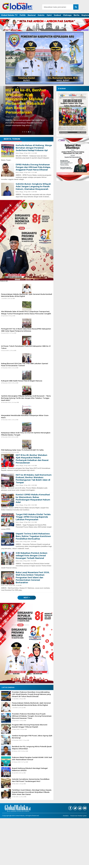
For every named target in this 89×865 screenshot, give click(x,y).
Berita (76, 15)
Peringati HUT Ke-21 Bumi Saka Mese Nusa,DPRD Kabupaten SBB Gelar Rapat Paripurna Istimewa (26, 330)
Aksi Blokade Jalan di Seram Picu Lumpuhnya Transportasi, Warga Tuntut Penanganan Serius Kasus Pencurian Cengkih (26, 313)
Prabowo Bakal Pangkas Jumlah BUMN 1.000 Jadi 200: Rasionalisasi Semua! (32, 758)
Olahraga (67, 15)
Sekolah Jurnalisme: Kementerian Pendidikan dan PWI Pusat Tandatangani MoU (30, 780)
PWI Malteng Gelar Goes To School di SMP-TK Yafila (22, 450)
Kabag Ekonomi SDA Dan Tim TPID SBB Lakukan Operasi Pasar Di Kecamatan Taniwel (24, 365)
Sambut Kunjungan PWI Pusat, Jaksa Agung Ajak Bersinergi (32, 737)
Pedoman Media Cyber (78, 815)
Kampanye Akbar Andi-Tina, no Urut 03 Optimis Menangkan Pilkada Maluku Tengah (25, 434)
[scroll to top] (84, 862)
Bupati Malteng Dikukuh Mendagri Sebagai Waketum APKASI (30, 769)
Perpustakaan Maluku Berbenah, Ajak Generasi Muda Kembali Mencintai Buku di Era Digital (31, 704)
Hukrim (41, 15)
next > (27, 598)
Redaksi (65, 815)
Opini (49, 15)
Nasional (32, 15)
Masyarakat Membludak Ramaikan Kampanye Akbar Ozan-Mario (25, 416)
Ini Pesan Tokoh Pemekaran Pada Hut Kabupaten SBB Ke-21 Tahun (26, 347)
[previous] (3, 110)
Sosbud (57, 15)
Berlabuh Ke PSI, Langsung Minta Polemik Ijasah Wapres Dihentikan (32, 748)
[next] (50, 110)
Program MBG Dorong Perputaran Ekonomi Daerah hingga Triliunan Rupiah (29, 726)
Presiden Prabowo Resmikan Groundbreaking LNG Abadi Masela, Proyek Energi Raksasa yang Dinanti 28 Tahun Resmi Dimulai (31, 694)
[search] (75, 7)
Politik (23, 15)
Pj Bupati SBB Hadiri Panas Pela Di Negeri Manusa (21, 381)
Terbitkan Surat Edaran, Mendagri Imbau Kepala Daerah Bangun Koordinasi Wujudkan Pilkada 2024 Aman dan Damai (31, 792)
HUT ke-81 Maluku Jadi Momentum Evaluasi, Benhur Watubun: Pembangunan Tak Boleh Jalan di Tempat (23, 99)
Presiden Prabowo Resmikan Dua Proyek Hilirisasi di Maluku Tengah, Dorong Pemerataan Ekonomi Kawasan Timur (32, 716)
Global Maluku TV (9, 15)
